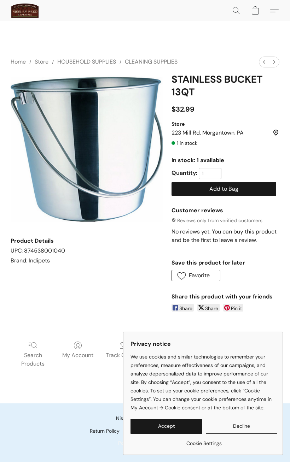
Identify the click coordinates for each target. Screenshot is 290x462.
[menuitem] (264, 62)
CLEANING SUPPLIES (151, 61)
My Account (77, 355)
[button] (25, 11)
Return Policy (105, 431)
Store (41, 61)
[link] (203, 441)
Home (18, 61)
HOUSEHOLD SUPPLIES (86, 61)
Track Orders (122, 355)
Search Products (33, 359)
